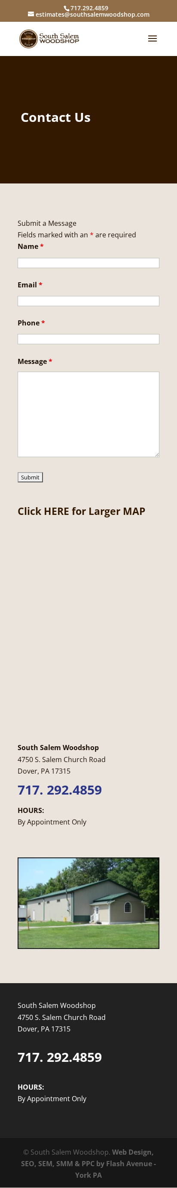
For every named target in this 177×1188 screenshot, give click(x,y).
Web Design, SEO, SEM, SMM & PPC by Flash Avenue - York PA (88, 1163)
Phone (31, 323)
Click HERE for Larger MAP (81, 511)
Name (31, 246)
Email (30, 285)
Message (35, 361)
